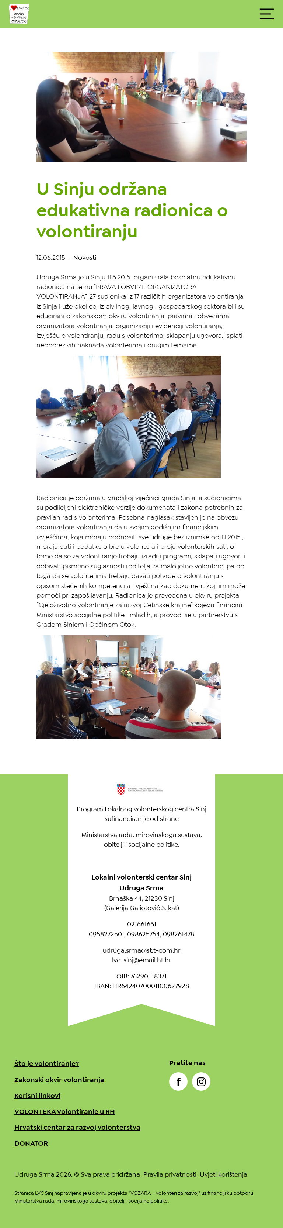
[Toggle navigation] (266, 14)
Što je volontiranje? (46, 1063)
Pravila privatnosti (169, 1174)
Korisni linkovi (37, 1095)
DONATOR (31, 1143)
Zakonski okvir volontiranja (59, 1079)
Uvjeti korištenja (223, 1174)
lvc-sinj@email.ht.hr (141, 960)
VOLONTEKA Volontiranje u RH (64, 1111)
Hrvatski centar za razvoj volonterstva (77, 1127)
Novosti (84, 257)
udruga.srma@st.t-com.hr (141, 950)
